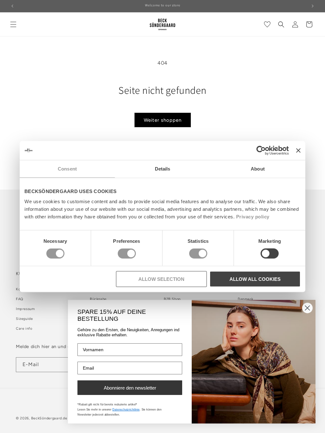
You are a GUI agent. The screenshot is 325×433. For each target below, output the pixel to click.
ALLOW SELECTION (161, 278)
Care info (24, 328)
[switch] (127, 254)
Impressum (25, 309)
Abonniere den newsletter (130, 388)
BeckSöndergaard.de (49, 418)
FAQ (19, 299)
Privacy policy (252, 216)
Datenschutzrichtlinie (126, 409)
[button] (13, 24)
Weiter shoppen (163, 120)
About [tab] (258, 168)
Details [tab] (162, 168)
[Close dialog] (307, 307)
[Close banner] (298, 150)
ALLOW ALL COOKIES (255, 278)
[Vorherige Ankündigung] (12, 6)
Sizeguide (24, 319)
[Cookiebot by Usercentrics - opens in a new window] (261, 150)
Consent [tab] (67, 168)
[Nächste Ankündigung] (313, 6)
